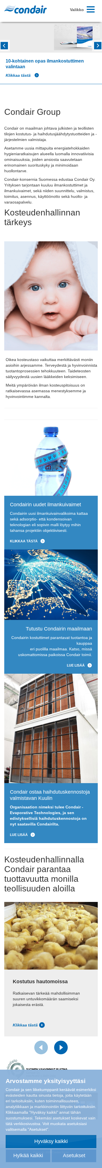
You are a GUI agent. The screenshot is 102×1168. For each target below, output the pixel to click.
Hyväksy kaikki (51, 1141)
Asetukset (74, 1155)
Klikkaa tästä (19, 75)
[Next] (98, 45)
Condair (25, 9)
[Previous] (4, 45)
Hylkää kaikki (28, 1155)
